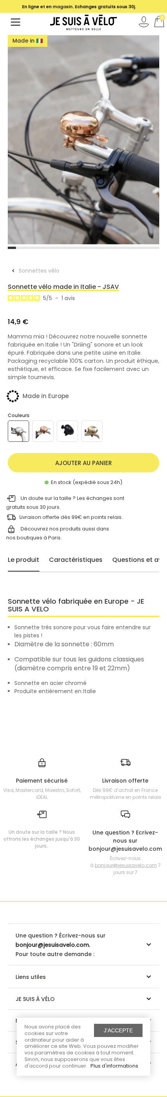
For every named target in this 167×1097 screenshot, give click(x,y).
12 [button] (100, 248)
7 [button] (60, 248)
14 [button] (115, 248)
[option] (83, 140)
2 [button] (20, 248)
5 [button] (44, 248)
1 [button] (12, 248)
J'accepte (118, 1030)
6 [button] (52, 248)
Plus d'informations (114, 1066)
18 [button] (147, 248)
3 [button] (28, 248)
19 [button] (155, 248)
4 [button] (36, 248)
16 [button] (131, 248)
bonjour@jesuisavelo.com (126, 865)
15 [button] (123, 248)
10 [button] (84, 248)
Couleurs (19, 415)
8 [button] (68, 248)
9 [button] (75, 248)
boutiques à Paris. (39, 537)
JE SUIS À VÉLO (35, 999)
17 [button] (139, 248)
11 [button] (91, 248)
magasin (63, 6)
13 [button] (107, 248)
